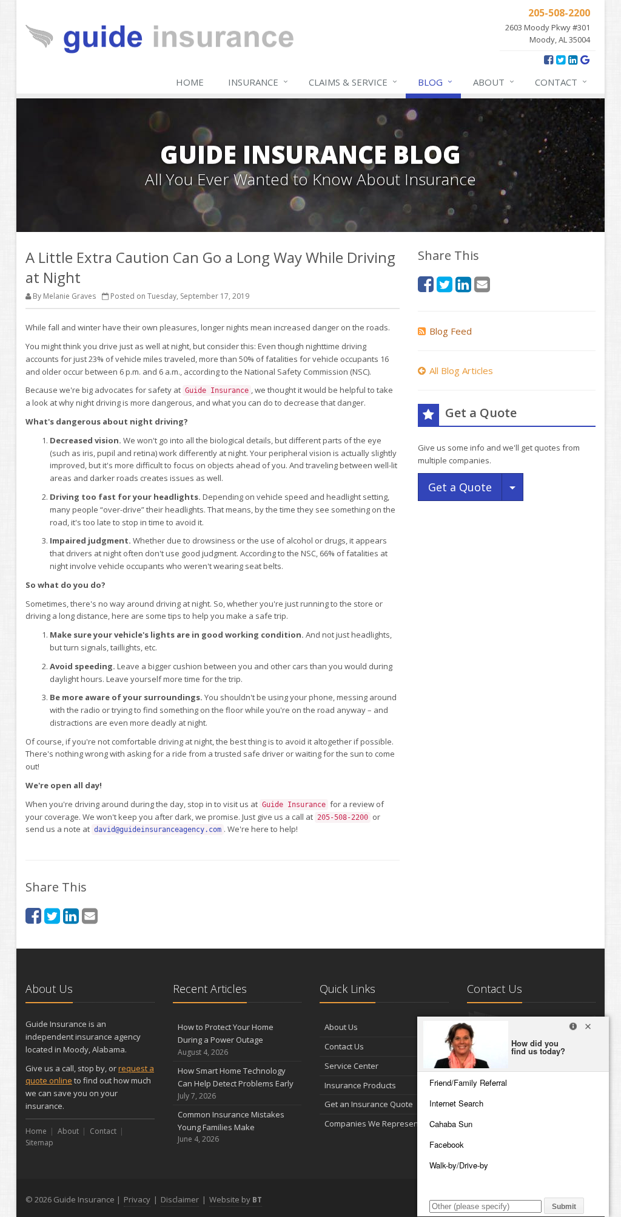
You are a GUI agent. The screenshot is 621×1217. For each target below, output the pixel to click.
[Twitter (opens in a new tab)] (560, 59)
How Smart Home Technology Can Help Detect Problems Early (236, 1083)
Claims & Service (353, 81)
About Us (341, 1026)
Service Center (351, 1065)
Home (190, 82)
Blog (435, 81)
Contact (561, 81)
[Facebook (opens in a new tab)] (548, 59)
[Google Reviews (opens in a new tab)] (584, 59)
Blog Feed (450, 331)
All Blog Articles (461, 370)
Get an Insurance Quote (368, 1104)
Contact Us (344, 1046)
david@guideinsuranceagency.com (157, 829)
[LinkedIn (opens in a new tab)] (572, 59)
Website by (235, 1199)
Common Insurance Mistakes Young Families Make (231, 1127)
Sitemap (39, 1142)
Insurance (258, 81)
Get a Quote (460, 487)
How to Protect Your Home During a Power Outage (226, 1039)
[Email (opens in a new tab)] (90, 915)
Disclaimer (180, 1199)
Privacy (137, 1199)
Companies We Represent (372, 1123)
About (493, 81)
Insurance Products (360, 1085)
